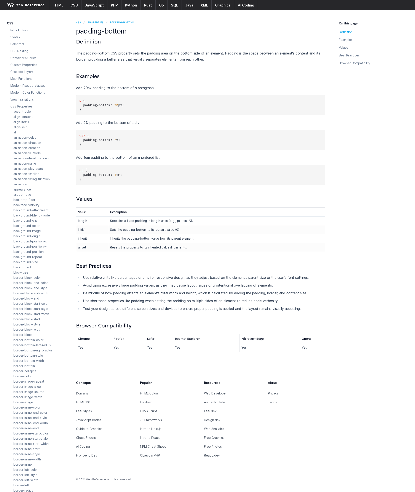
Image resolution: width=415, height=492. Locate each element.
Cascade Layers (22, 72)
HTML (58, 5)
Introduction (19, 30)
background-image (27, 231)
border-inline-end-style (30, 418)
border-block (22, 335)
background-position (28, 251)
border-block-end (26, 298)
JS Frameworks (151, 420)
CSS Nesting (19, 51)
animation (20, 184)
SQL (174, 5)
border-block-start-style (30, 309)
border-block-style (26, 324)
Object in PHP (150, 455)
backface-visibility (26, 205)
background (22, 267)
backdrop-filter (24, 200)
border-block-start (26, 319)
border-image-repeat (28, 381)
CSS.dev (210, 411)
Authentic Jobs (214, 402)
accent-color (22, 111)
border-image (23, 402)
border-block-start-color (31, 303)
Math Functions (21, 78)
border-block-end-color (30, 283)
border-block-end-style (30, 288)
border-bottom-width (28, 360)
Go (161, 5)
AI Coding (246, 5)
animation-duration (26, 148)
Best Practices (349, 55)
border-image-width (27, 397)
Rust (148, 5)
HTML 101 (83, 402)
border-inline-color (26, 407)
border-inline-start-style (30, 438)
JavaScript (94, 5)
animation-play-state (28, 168)
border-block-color (27, 277)
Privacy (273, 393)
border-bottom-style (28, 355)
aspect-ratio (22, 194)
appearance (22, 189)
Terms (272, 402)
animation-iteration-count (31, 158)
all (14, 132)
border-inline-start (26, 449)
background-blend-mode (31, 215)
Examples (346, 40)
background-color (26, 226)
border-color (22, 376)
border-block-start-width (31, 314)
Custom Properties (23, 65)
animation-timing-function (31, 179)
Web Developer (215, 393)
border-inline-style (26, 454)
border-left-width (25, 480)
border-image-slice (27, 386)
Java (189, 5)
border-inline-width (27, 459)
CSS (74, 5)
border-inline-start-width (31, 444)
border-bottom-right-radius (33, 350)
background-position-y (30, 246)
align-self (20, 127)
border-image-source (28, 392)
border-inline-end (26, 428)
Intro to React (150, 437)
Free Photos (213, 446)
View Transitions (22, 99)
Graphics (223, 5)
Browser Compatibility (354, 63)
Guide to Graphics (89, 429)
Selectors (17, 44)
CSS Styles (84, 411)
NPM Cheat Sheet (153, 446)
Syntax (15, 37)
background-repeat (27, 257)
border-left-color (25, 469)
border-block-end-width (30, 293)
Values (343, 47)
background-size (25, 262)
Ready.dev (212, 455)
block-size (20, 272)
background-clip (25, 220)
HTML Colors (149, 393)
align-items (21, 122)
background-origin (26, 236)
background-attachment (30, 210)
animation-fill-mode (27, 153)
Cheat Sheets (86, 437)
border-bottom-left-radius (32, 345)
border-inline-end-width (30, 423)
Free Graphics (214, 437)
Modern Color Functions (27, 92)
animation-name (24, 163)
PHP (114, 5)
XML (204, 5)
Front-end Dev (86, 455)
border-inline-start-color (30, 433)
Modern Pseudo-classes (27, 85)
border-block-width (27, 329)
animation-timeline (26, 174)
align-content (23, 117)
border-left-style (25, 475)
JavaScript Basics (88, 420)
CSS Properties (21, 106)
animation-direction (27, 142)
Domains (82, 393)
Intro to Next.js (150, 429)
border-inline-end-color (30, 412)
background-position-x (30, 241)
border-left (21, 485)
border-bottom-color (28, 340)
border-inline (22, 464)
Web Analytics (214, 429)
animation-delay (24, 137)
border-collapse (25, 371)
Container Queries (23, 58)
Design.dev (212, 420)
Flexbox (146, 402)
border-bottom (24, 366)
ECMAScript (148, 411)
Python (131, 5)
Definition (346, 32)
